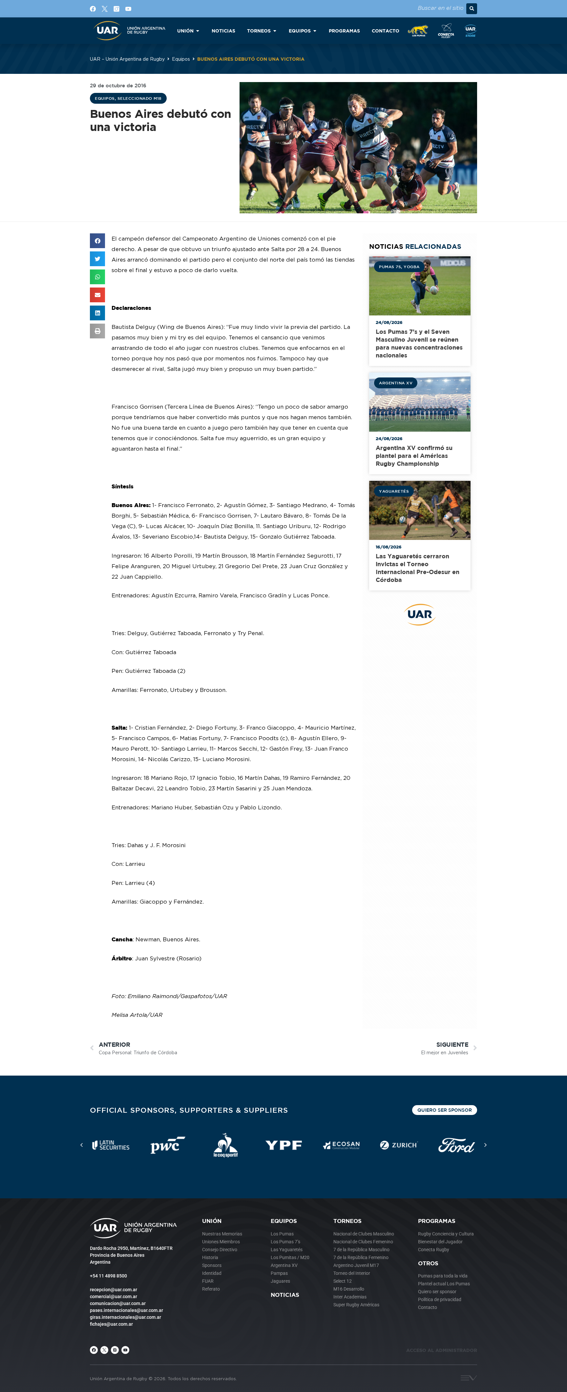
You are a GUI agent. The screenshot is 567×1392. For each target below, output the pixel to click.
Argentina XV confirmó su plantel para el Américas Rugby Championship (414, 455)
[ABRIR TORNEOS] (274, 30)
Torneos (347, 1221)
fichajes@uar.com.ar (111, 1324)
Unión (211, 1221)
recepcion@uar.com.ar (113, 1289)
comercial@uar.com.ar (113, 1296)
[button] (471, 8)
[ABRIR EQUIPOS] (314, 30)
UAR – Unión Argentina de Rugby (127, 58)
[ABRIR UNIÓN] (197, 30)
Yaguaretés (394, 491)
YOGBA (412, 266)
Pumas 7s (390, 266)
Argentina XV (395, 382)
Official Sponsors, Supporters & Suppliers (189, 1110)
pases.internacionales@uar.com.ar (126, 1310)
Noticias (285, 1295)
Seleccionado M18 (139, 98)
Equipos (181, 58)
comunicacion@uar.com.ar (118, 1303)
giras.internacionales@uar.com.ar (125, 1317)
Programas (436, 1221)
